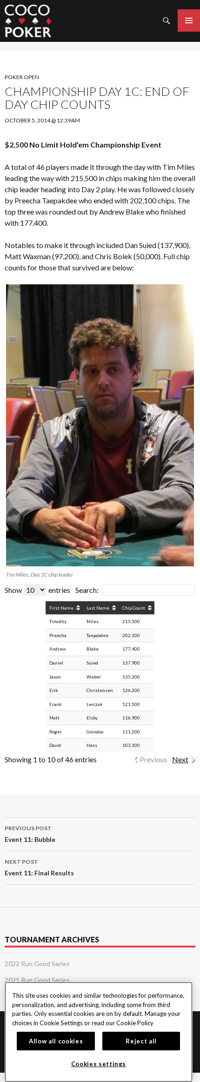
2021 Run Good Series (37, 980)
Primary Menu (189, 20)
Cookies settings (99, 1064)
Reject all (141, 1041)
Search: (87, 589)
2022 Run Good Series (37, 964)
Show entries (37, 589)
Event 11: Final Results (39, 867)
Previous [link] (153, 759)
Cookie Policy (134, 1023)
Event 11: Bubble (30, 834)
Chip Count (133, 608)
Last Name (98, 608)
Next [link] (180, 759)
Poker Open (22, 77)
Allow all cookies (56, 1041)
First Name (61, 608)
